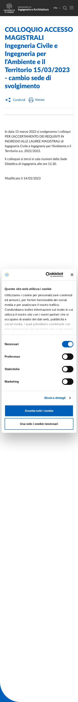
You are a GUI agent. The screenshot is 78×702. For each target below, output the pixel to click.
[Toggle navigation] (71, 7)
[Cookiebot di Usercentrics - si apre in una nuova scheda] (47, 274)
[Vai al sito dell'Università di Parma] (10, 8)
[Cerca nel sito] (65, 8)
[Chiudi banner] (72, 274)
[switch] (67, 356)
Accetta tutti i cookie (39, 410)
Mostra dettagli (55, 398)
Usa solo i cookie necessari (39, 424)
